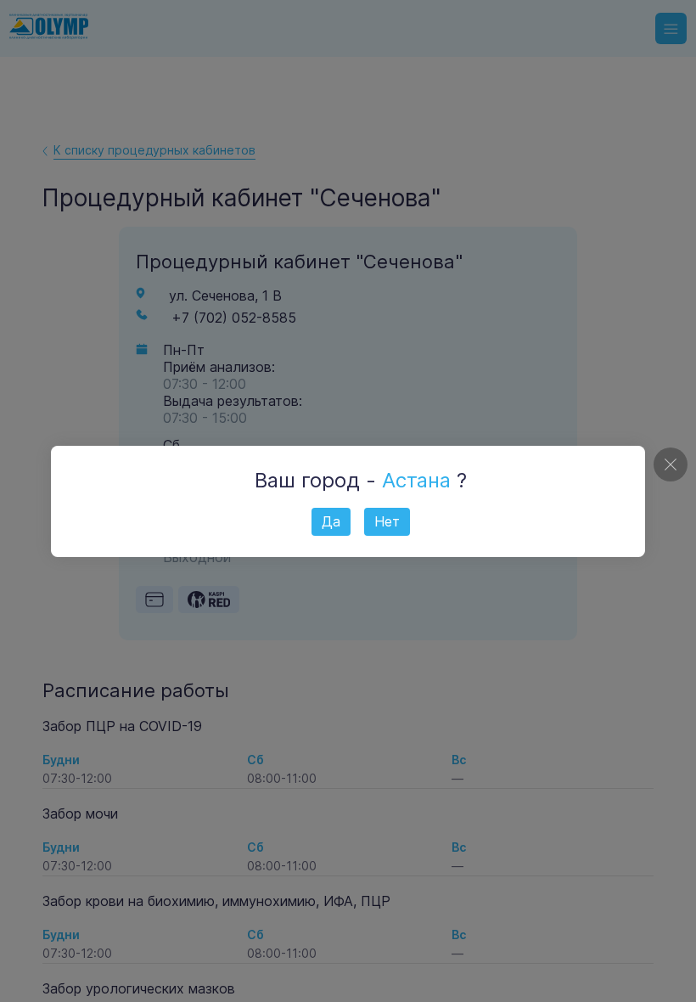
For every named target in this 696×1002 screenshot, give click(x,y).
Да (331, 521)
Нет (387, 521)
